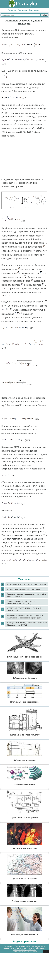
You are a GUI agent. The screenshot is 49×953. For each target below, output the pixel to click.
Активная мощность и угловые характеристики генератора (21, 602)
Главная (12, 10)
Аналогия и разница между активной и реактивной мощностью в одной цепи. (25, 616)
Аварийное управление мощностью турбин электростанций (26, 595)
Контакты (34, 10)
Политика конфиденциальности (24, 950)
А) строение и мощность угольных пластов (26, 584)
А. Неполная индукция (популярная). (24, 589)
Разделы (22, 10)
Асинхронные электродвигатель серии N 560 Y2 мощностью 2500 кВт (27, 623)
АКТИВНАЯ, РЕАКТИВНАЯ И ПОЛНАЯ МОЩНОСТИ (24, 609)
